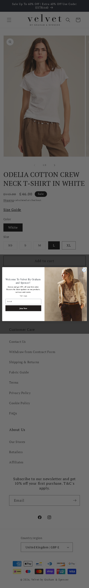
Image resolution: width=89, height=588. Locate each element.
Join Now (23, 308)
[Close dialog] (84, 270)
